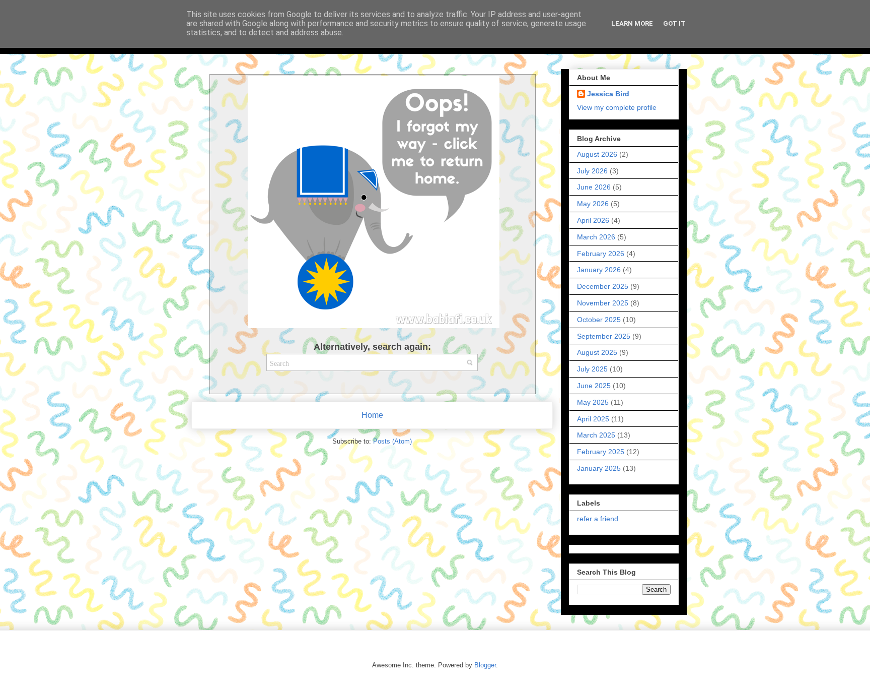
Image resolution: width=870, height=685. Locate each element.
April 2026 (593, 220)
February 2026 (600, 254)
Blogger (485, 665)
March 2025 (596, 435)
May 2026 (593, 204)
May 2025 (593, 402)
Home (372, 415)
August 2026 (597, 154)
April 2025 (593, 419)
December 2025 (602, 286)
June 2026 (594, 187)
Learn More (632, 23)
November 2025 (602, 303)
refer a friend (597, 519)
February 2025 (600, 452)
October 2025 (599, 320)
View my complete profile (617, 107)
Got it (674, 23)
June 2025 (594, 386)
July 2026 (592, 171)
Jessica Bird (608, 94)
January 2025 (599, 468)
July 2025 (592, 369)
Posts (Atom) (392, 441)
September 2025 (603, 336)
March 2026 (596, 237)
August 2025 (597, 352)
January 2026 (599, 270)
